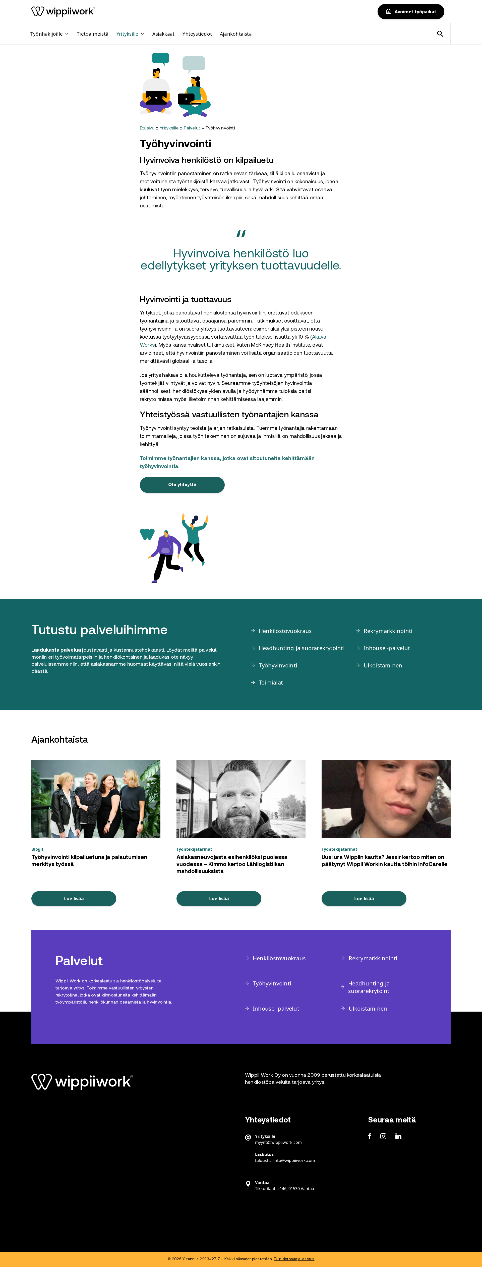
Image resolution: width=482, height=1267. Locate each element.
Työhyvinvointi (278, 665)
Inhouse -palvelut (387, 647)
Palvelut (192, 128)
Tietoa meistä (92, 34)
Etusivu (147, 128)
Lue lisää (74, 898)
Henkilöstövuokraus (285, 630)
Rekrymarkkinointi (388, 630)
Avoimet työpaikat (415, 12)
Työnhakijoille (46, 34)
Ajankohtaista (236, 34)
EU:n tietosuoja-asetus (294, 1259)
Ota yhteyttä (182, 484)
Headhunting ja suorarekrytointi (302, 647)
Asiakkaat (163, 34)
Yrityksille (127, 34)
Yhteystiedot (197, 34)
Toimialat (271, 682)
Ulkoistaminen (383, 665)
